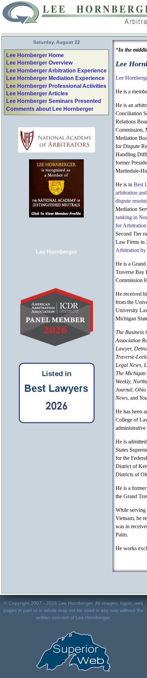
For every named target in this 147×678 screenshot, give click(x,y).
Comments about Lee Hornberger (49, 109)
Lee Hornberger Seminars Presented (53, 101)
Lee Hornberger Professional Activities (56, 86)
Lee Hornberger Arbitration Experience (56, 71)
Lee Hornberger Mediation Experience (55, 78)
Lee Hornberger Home (35, 55)
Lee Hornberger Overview (39, 63)
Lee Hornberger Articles (37, 93)
